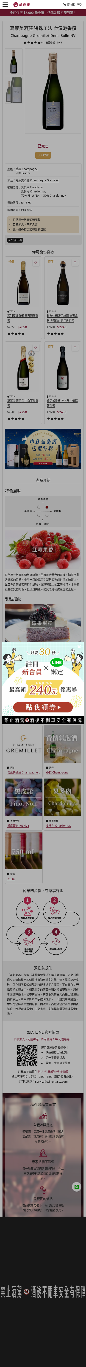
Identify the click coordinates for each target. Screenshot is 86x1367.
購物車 (71, 5)
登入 (80, 5)
